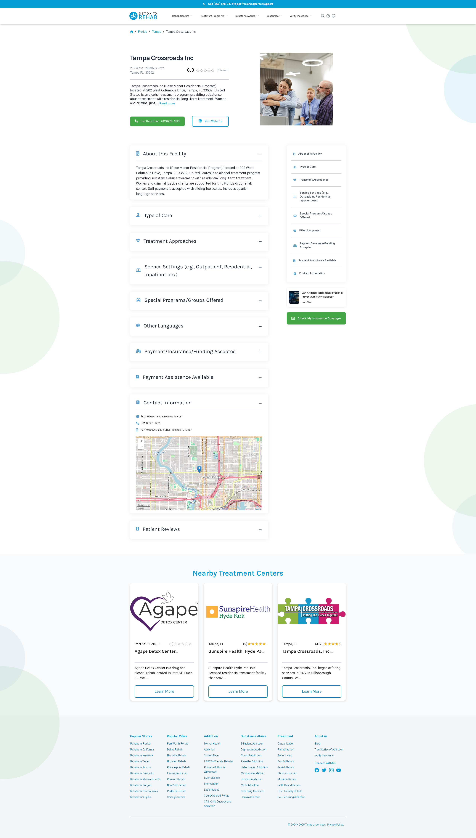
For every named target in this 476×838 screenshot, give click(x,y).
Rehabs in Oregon (140, 785)
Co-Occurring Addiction (291, 797)
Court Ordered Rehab (216, 796)
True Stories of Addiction (329, 749)
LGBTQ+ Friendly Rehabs (218, 761)
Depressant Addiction (253, 749)
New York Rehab (176, 785)
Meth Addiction (250, 785)
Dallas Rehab (175, 749)
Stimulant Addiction (252, 743)
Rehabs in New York (141, 755)
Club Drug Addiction (252, 791)
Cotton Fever (212, 755)
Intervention (211, 784)
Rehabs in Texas (139, 761)
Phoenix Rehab (176, 779)
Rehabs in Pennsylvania (144, 791)
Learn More (164, 691)
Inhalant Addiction (251, 779)
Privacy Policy (335, 825)
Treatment (285, 736)
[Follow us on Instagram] (331, 770)
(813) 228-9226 (150, 423)
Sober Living (285, 755)
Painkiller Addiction (252, 761)
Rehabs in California (142, 749)
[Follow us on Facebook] (317, 770)
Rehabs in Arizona (141, 767)
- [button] (141, 446)
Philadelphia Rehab (178, 767)
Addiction (211, 736)
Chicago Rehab (176, 797)
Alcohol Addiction (251, 755)
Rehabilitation (286, 749)
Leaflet (258, 508)
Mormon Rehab (287, 779)
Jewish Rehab (286, 767)
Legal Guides (211, 790)
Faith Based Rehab (289, 785)
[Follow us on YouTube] (338, 770)
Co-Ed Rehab (286, 761)
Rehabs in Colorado (142, 773)
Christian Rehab (287, 773)
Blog (317, 743)
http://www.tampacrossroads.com (161, 416)
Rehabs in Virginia (140, 797)
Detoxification (286, 743)
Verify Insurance (324, 755)
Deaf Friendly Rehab (290, 791)
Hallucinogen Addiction (254, 767)
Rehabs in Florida (140, 743)
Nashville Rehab (176, 755)
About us (321, 736)
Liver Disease (212, 778)
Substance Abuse (253, 736)
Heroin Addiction (250, 797)
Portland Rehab (176, 791)
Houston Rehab (176, 761)
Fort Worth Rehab (177, 743)
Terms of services (315, 825)
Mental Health (212, 743)
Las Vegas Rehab (177, 773)
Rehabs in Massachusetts (145, 779)
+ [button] (141, 441)
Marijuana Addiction (252, 773)
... (165, 103)
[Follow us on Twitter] (324, 770)
